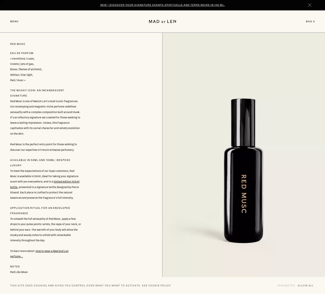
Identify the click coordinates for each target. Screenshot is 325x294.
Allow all (306, 285)
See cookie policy (156, 285)
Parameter (286, 285)
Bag (310, 21)
